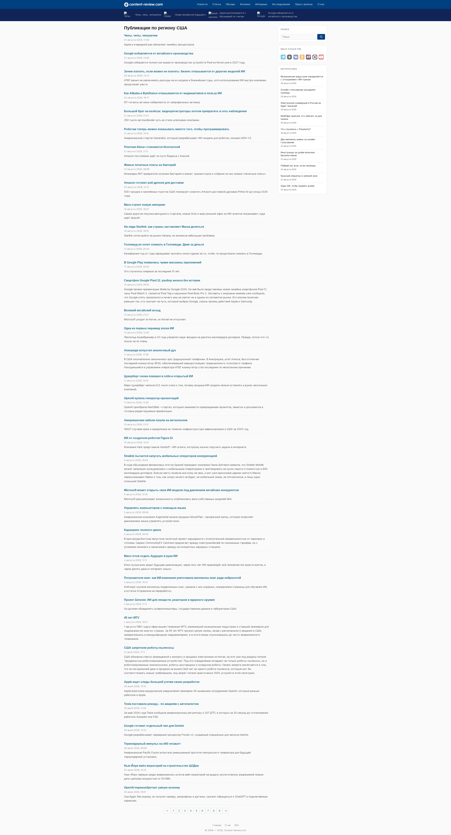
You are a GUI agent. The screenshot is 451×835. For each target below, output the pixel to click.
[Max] (314, 57)
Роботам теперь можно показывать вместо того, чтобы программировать (176, 129)
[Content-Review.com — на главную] (143, 4)
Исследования (281, 4)
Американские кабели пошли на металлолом (155, 420)
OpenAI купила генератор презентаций (151, 398)
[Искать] (321, 37)
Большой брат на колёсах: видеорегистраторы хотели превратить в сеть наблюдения (185, 111)
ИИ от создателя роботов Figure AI (148, 438)
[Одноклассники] (302, 57)
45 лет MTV (131, 617)
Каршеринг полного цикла (142, 529)
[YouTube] (321, 57)
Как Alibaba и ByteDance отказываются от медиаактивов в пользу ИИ (173, 93)
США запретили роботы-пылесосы (149, 647)
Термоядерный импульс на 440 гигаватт (152, 743)
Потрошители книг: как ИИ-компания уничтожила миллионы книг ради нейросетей (182, 577)
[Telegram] (283, 57)
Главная (216, 825)
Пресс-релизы (304, 4)
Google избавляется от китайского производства (158, 53)
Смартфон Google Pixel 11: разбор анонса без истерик (162, 280)
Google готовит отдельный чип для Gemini (154, 725)
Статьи (216, 4)
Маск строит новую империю (144, 204)
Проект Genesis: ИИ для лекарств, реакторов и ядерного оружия (169, 599)
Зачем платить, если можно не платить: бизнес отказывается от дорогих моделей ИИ (184, 71)
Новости (202, 4)
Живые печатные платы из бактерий (150, 164)
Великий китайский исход (142, 310)
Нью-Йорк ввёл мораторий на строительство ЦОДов (161, 765)
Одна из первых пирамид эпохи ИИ (149, 328)
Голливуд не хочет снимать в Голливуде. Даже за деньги (164, 244)
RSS (236, 825)
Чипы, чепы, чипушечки (140, 35)
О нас (321, 4)
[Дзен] (289, 57)
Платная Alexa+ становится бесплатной (152, 146)
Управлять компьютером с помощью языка (155, 507)
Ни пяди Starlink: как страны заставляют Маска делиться (164, 226)
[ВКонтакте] (295, 57)
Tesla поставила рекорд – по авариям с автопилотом (161, 703)
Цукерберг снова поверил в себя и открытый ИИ (158, 376)
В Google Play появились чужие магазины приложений (162, 262)
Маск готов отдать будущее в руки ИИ (151, 555)
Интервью (261, 4)
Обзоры (230, 4)
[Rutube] (308, 57)
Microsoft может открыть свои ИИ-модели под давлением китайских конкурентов (181, 490)
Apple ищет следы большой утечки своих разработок (161, 681)
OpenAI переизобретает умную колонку (152, 787)
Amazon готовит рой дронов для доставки (154, 182)
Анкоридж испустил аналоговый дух (150, 350)
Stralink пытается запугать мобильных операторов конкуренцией (170, 455)
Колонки (245, 4)
